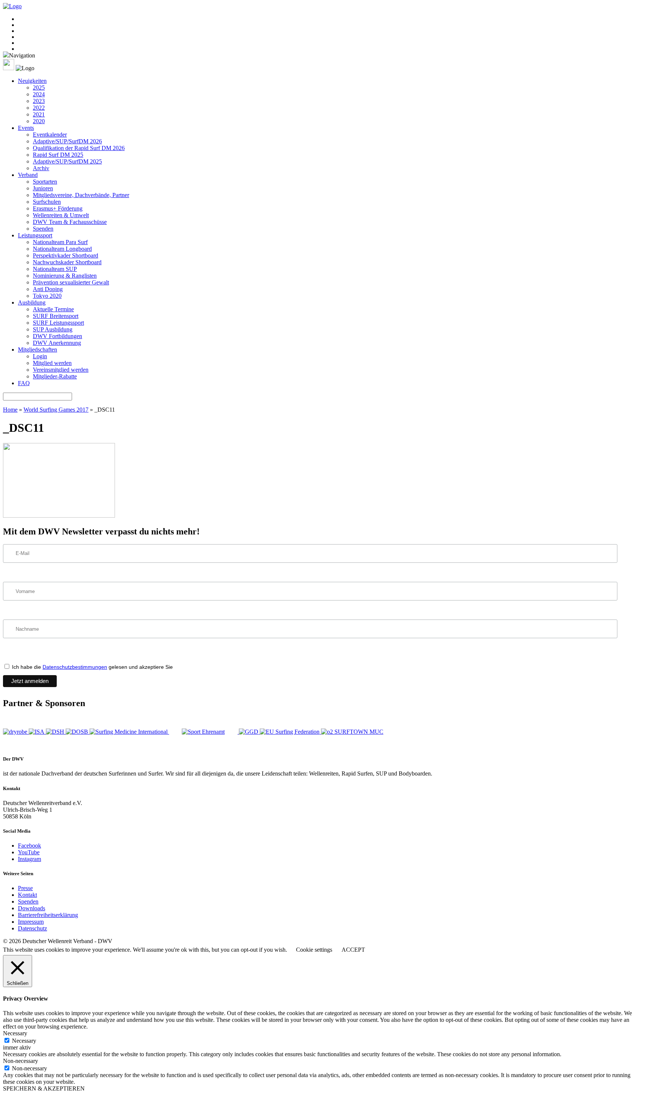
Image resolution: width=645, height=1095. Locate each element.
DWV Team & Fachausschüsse (70, 222)
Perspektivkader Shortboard (65, 255)
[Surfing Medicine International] (129, 732)
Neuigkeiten (32, 81)
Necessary (24, 1041)
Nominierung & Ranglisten (65, 275)
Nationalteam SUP (55, 269)
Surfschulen (47, 202)
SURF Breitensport (55, 316)
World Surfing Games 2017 (56, 409)
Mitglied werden (52, 363)
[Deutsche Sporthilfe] (56, 732)
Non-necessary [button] (20, 1061)
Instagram (29, 859)
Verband (28, 175)
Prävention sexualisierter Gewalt (71, 282)
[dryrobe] (16, 732)
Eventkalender (50, 134)
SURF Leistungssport (58, 322)
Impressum (31, 921)
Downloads (31, 908)
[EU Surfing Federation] (290, 732)
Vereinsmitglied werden (60, 369)
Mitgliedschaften (37, 349)
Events (26, 128)
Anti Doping (48, 289)
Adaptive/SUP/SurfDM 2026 (67, 141)
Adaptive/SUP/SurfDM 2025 (67, 161)
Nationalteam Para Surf (60, 242)
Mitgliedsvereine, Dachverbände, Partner (81, 195)
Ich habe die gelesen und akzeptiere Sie (91, 667)
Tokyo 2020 (47, 296)
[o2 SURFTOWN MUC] (352, 732)
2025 (39, 87)
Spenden (43, 228)
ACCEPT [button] (353, 949)
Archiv (41, 168)
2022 (39, 107)
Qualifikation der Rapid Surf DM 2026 (79, 148)
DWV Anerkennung (57, 343)
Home (10, 409)
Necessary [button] (15, 1033)
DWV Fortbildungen (57, 336)
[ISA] (37, 732)
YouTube (29, 852)
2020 (39, 121)
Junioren (43, 188)
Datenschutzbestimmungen (75, 667)
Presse (25, 888)
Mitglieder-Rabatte (55, 376)
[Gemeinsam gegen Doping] (249, 732)
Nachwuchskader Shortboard (67, 262)
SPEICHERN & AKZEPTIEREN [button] (44, 1088)
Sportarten (45, 181)
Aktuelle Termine (53, 309)
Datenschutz (32, 928)
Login (40, 356)
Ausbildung (32, 302)
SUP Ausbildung (52, 329)
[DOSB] (78, 732)
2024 (39, 94)
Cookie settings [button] (314, 949)
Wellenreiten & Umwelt (61, 215)
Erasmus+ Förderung (57, 208)
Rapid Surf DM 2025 (58, 155)
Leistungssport (35, 235)
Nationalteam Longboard (62, 249)
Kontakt (27, 895)
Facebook (29, 845)
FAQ (24, 383)
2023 (39, 101)
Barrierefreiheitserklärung (48, 915)
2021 (39, 114)
